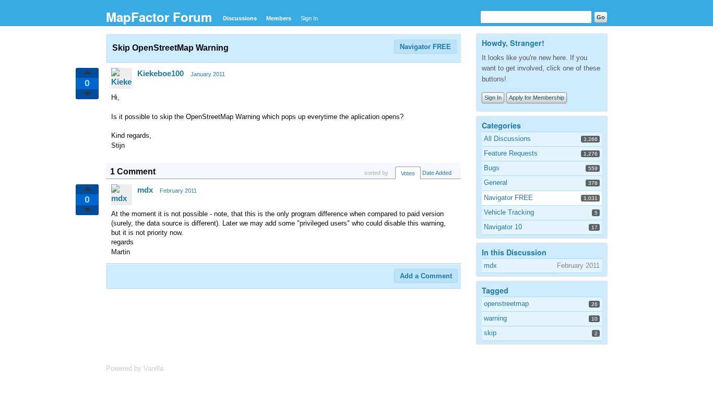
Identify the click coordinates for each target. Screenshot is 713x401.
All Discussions (507, 139)
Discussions (240, 18)
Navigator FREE (425, 47)
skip (490, 333)
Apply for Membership (536, 98)
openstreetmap (506, 304)
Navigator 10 (503, 227)
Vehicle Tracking (509, 212)
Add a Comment (426, 276)
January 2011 (208, 74)
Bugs (492, 168)
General (495, 182)
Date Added (436, 173)
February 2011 (178, 190)
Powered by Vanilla (134, 368)
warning (495, 318)
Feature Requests (511, 153)
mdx (145, 189)
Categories (501, 125)
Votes (408, 173)
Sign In (309, 18)
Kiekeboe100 (160, 73)
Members (278, 18)
